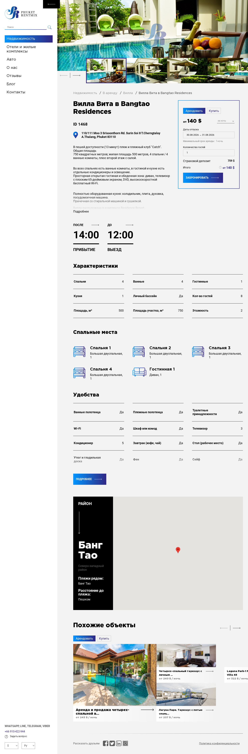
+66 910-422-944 (15, 731)
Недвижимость (21, 39)
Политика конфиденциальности (219, 743)
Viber (46, 726)
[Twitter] (112, 743)
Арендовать (194, 111)
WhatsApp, (12, 726)
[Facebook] (105, 743)
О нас (12, 68)
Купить (214, 111)
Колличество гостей (194, 147)
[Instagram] (125, 743)
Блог (11, 84)
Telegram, (35, 726)
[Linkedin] (118, 743)
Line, (23, 726)
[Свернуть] (51, 4)
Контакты (16, 92)
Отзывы (14, 76)
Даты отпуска (203, 135)
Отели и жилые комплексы (21, 49)
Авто (11, 59)
